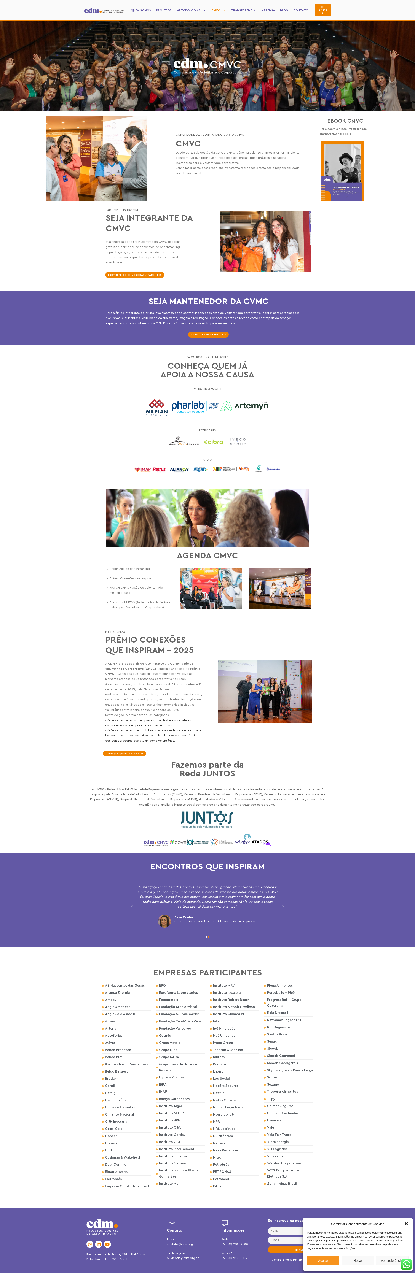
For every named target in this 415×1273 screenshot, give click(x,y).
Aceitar (323, 1260)
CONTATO (300, 10)
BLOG (284, 10)
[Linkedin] (98, 1244)
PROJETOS (163, 10)
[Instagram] (89, 1244)
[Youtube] (107, 1244)
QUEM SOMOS (141, 10)
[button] (406, 1224)
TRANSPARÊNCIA (243, 10)
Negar (357, 1260)
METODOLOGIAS (188, 10)
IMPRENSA (267, 10)
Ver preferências (392, 1260)
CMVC (215, 10)
